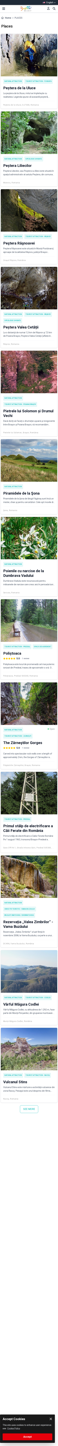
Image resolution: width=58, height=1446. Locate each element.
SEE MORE (29, 1109)
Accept (27, 1436)
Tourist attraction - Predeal (17, 646)
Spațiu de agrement (42, 646)
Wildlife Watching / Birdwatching (19, 915)
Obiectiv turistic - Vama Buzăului (19, 909)
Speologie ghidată (34, 159)
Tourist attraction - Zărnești (17, 736)
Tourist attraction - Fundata (39, 81)
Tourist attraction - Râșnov (38, 236)
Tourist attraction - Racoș (38, 1075)
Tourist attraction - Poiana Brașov (20, 404)
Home (8, 18)
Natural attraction (13, 81)
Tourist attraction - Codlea (38, 997)
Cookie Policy (13, 1428)
